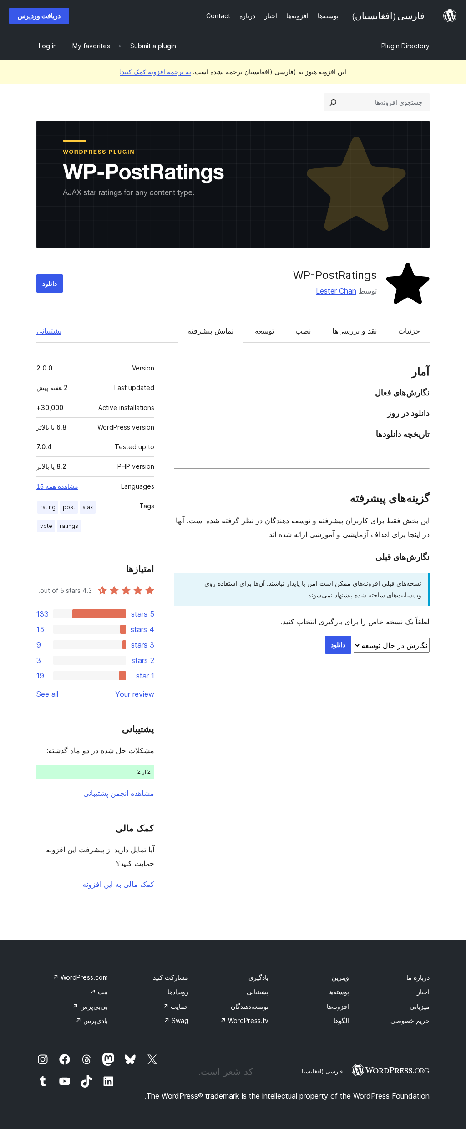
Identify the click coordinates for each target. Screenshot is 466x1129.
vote (46, 525)
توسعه (264, 330)
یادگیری (258, 977)
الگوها (341, 1020)
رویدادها (177, 992)
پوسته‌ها (338, 992)
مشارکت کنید (170, 977)
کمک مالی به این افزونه (118, 884)
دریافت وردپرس (39, 16)
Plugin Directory (405, 46)
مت (99, 992)
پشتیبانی (48, 330)
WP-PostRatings (335, 275)
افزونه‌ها (338, 1006)
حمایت (175, 1006)
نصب (303, 330)
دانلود (49, 283)
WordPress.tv (244, 1020)
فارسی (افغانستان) (319, 1071)
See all (47, 694)
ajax (87, 507)
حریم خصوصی (410, 1020)
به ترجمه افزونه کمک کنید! (155, 72)
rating (48, 507)
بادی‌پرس (92, 1020)
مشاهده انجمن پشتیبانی (118, 793)
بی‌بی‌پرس (90, 1006)
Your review (134, 694)
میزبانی (420, 1006)
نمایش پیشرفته (210, 330)
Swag (176, 1020)
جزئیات (409, 330)
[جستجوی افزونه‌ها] (333, 102)
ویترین (340, 977)
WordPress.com (80, 977)
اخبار (423, 992)
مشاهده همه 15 (57, 486)
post (69, 507)
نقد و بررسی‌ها (354, 330)
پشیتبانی (257, 992)
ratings (69, 525)
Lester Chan (336, 290)
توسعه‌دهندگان (249, 1006)
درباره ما (418, 977)
